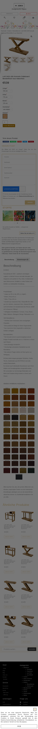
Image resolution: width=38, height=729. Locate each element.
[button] (35, 709)
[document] (19, 364)
